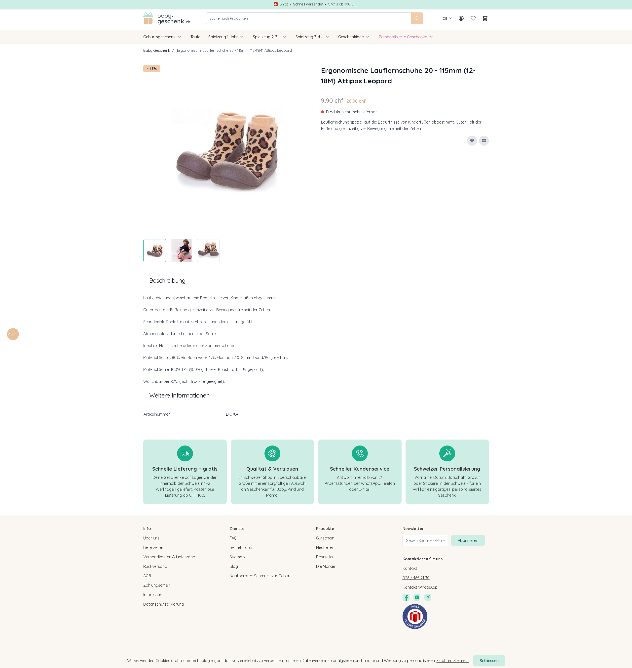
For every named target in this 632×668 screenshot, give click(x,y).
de (445, 18)
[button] (13, 334)
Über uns (151, 537)
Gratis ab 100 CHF (343, 4)
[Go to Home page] (166, 18)
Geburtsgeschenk (159, 36)
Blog (234, 566)
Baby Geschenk (156, 50)
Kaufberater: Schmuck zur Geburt (260, 575)
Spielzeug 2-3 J (267, 36)
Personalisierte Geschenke (403, 36)
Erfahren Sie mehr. (453, 660)
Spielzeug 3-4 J (309, 36)
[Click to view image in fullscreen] (227, 149)
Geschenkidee (351, 36)
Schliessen (489, 660)
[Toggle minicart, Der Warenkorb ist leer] (485, 18)
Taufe (195, 36)
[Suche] (417, 18)
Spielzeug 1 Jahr (223, 36)
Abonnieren (468, 540)
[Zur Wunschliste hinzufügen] (472, 141)
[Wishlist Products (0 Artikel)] (473, 18)
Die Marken (326, 566)
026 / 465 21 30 (416, 577)
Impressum (153, 594)
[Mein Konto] (461, 18)
